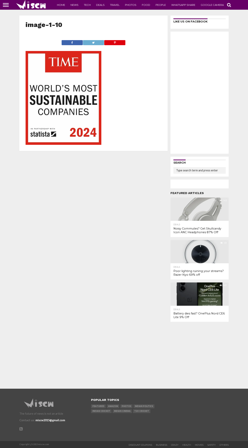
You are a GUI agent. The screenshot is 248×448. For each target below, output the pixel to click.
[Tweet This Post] (93, 41)
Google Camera (212, 4)
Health (186, 445)
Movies (199, 445)
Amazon (113, 406)
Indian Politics (144, 406)
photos (126, 406)
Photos (130, 4)
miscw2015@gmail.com (50, 420)
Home (61, 4)
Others (224, 445)
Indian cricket (101, 411)
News (74, 4)
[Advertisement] (199, 93)
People (161, 4)
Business (161, 445)
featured (98, 406)
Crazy (174, 445)
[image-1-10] (63, 143)
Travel (115, 4)
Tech (87, 4)
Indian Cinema (122, 411)
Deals (100, 4)
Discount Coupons (140, 445)
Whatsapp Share (183, 4)
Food (146, 4)
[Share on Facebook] (72, 41)
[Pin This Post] (114, 41)
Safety (211, 445)
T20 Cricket (141, 411)
